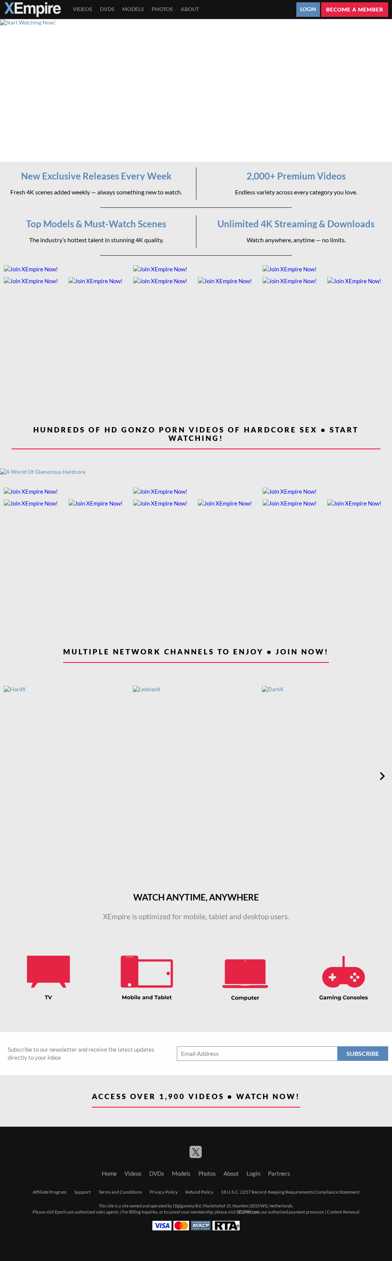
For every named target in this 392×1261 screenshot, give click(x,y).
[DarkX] (325, 776)
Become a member (354, 9)
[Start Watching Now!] (196, 90)
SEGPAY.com (248, 1212)
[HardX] (67, 776)
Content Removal (343, 1212)
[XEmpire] (32, 9)
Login (308, 9)
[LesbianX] (196, 776)
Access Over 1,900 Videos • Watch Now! (196, 1096)
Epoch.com (64, 1212)
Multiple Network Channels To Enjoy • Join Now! (196, 652)
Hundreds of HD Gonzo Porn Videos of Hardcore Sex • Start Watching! (196, 434)
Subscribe (362, 1053)
